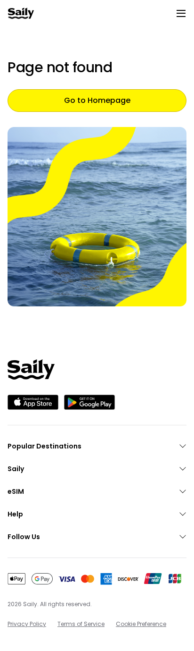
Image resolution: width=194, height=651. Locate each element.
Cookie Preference (141, 624)
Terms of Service (81, 624)
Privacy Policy (27, 624)
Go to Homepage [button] (97, 100)
